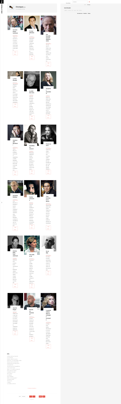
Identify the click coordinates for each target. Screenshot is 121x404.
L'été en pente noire (11, 367)
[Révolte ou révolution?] (32, 301)
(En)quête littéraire (15, 196)
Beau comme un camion (11, 370)
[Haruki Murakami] (15, 132)
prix (72, 10)
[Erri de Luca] (48, 25)
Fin (43, 396)
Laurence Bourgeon (32, 37)
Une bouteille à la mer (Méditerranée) (48, 38)
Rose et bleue (9, 373)
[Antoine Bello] (15, 243)
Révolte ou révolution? (31, 312)
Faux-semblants (10, 376)
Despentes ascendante (48, 91)
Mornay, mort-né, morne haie (13, 362)
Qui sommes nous (80, 13)
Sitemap (89, 13)
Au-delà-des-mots (31, 92)
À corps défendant (31, 32)
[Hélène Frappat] (48, 301)
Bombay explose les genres (12, 359)
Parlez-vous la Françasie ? (12, 377)
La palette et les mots (11, 372)
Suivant (40, 396)
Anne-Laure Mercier (48, 43)
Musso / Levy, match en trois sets (13, 369)
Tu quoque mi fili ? (10, 379)
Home (85, 4)
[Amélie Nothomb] (48, 134)
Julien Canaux (31, 95)
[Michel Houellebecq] (32, 135)
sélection (80, 10)
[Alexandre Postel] (15, 75)
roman (75, 10)
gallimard (66, 10)
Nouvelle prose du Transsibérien (13, 366)
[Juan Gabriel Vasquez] (48, 188)
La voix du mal (10, 357)
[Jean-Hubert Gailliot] (15, 188)
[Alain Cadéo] (32, 81)
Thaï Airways (9, 380)
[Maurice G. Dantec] (32, 188)
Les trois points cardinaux (15, 31)
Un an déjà (47, 252)
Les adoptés (9, 375)
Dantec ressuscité (31, 198)
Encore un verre (48, 144)
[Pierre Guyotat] (15, 300)
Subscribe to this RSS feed (32, 388)
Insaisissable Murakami (15, 142)
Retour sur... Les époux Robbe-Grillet (14, 360)
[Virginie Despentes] (48, 80)
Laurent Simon (48, 96)
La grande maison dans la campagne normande (48, 315)
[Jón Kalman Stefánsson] (15, 23)
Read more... (15, 53)
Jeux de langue (15, 308)
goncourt (69, 10)
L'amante (9, 382)
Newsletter (85, 13)
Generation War (10, 364)
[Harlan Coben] (48, 243)
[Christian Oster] (32, 23)
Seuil (77, 10)
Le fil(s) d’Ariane (15, 79)
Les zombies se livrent (11, 383)
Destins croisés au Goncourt (12, 356)
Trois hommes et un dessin (48, 199)
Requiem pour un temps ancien (13, 363)
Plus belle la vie (31, 255)
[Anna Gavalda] (32, 245)
